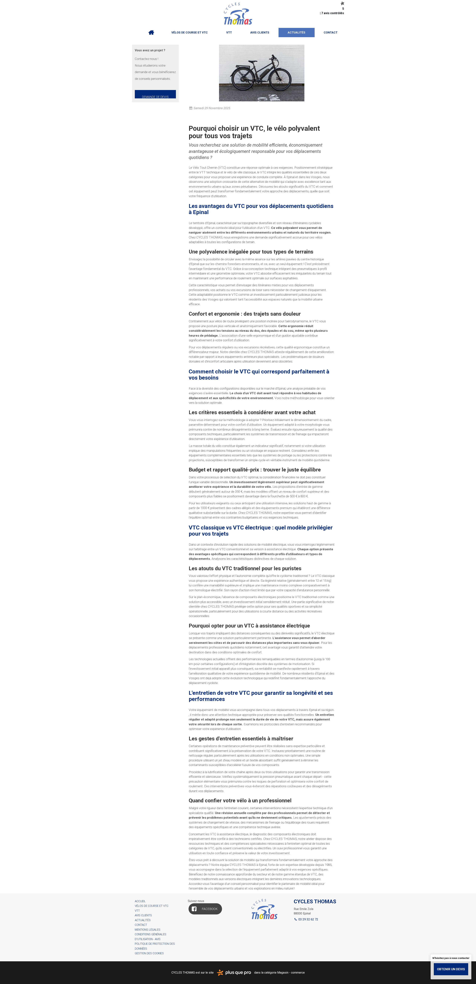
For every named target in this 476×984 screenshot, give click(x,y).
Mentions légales (147, 929)
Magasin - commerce (291, 972)
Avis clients (259, 32)
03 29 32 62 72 (308, 919)
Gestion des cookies (149, 953)
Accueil (151, 32)
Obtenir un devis (451, 969)
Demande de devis (155, 96)
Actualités (296, 32)
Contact (330, 32)
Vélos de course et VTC (189, 32)
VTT (229, 32)
